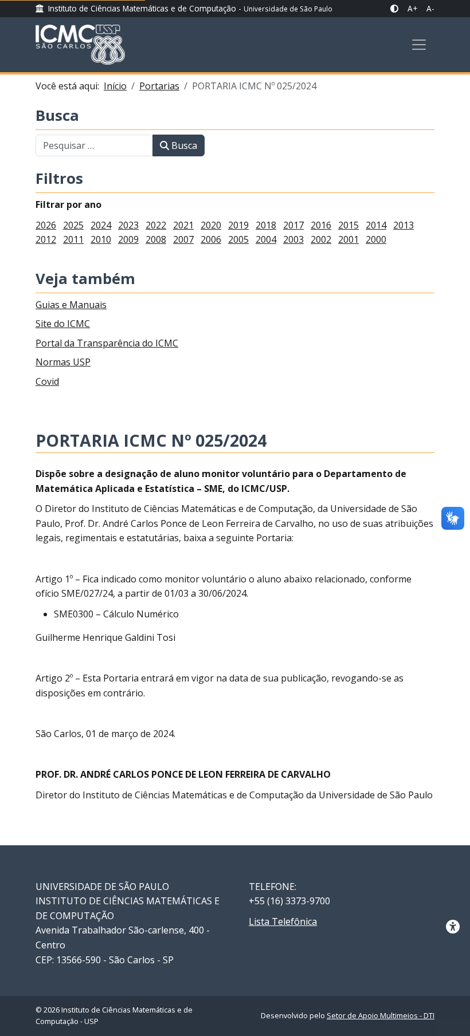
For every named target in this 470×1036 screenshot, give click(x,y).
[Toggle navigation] (419, 45)
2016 (321, 225)
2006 (211, 239)
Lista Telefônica (283, 921)
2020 (211, 225)
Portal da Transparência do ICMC (107, 343)
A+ (412, 8)
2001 (348, 239)
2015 (348, 225)
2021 (183, 225)
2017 (293, 225)
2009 (128, 239)
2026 (46, 225)
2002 (321, 239)
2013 (403, 225)
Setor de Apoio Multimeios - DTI (380, 1016)
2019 (238, 225)
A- (430, 8)
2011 (73, 239)
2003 (293, 239)
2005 (238, 239)
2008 (156, 239)
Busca (57, 116)
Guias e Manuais (71, 304)
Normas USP (63, 362)
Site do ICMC (63, 323)
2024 (101, 225)
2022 (156, 225)
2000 (376, 239)
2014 (376, 225)
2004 (266, 239)
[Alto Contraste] (394, 8)
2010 (101, 239)
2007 (183, 239)
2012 (46, 239)
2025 (73, 225)
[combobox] (94, 145)
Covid (47, 381)
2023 (128, 225)
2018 (266, 225)
